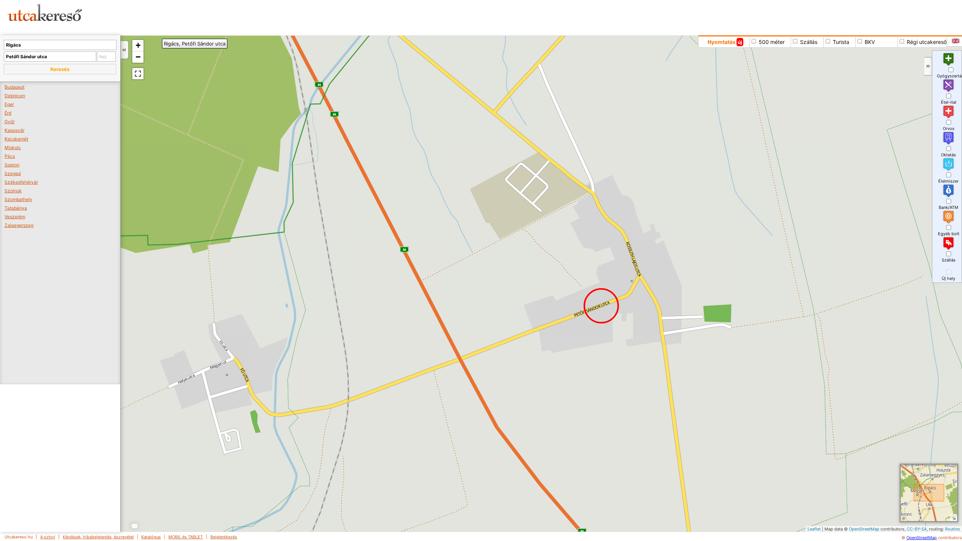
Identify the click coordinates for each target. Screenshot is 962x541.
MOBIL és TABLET (185, 536)
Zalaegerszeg (19, 225)
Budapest (14, 87)
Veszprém (15, 216)
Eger (9, 104)
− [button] (138, 57)
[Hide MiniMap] (953, 517)
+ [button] (138, 45)
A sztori (47, 536)
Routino (952, 529)
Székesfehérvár (21, 182)
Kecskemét (16, 139)
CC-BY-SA (917, 529)
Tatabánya (16, 208)
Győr (10, 121)
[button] (60, 69)
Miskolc (13, 147)
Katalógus (151, 536)
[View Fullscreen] (138, 73)
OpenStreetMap (864, 529)
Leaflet (814, 529)
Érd (8, 113)
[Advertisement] (287, 17)
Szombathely (18, 199)
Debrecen (15, 95)
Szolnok (13, 190)
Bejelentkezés (223, 536)
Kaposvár (14, 130)
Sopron (12, 164)
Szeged (13, 173)
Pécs (10, 156)
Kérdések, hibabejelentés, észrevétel (98, 536)
